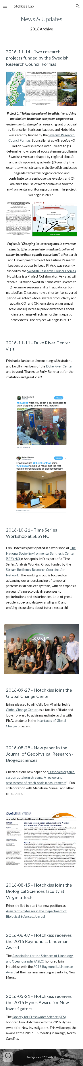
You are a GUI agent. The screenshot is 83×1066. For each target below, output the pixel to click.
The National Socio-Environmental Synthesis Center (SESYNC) (41, 553)
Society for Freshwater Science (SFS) (39, 1017)
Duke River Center (59, 366)
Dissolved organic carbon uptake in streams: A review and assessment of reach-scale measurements (40, 777)
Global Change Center (22, 710)
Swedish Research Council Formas (51, 271)
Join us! (39, 916)
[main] (41, 23)
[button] (5, 6)
